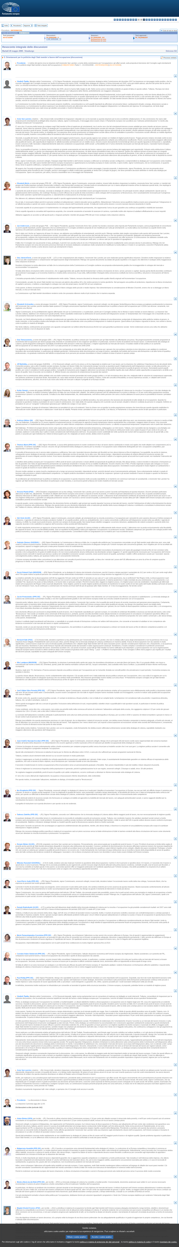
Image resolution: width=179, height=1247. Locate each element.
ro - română (165, 20)
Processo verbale (169, 58)
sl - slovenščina (170, 20)
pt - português (163, 20)
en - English (133, 20)
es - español (117, 20)
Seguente (27, 25)
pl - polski (160, 20)
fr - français (136, 20)
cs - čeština (120, 20)
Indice (6, 25)
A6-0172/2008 (8, 37)
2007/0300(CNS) (16, 30)
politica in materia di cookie (140, 1242)
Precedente (17, 25)
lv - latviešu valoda (147, 20)
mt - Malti (155, 20)
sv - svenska (176, 20)
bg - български (115, 20)
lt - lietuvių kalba (149, 20)
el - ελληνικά (131, 20)
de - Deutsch (125, 20)
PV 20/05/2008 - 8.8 (97, 37)
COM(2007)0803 (68, 65)
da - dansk (123, 20)
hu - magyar (152, 20)
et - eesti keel (128, 20)
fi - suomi (173, 20)
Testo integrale (42, 25)
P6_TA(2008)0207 (141, 37)
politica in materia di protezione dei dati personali (99, 1242)
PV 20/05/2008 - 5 (52, 37)
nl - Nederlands (157, 20)
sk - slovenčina (168, 20)
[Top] (175, 76)
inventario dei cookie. (168, 1242)
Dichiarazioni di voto (98, 39)
